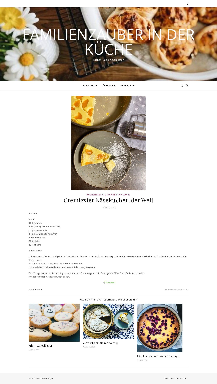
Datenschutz (168, 378)
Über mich (108, 85)
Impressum (181, 378)
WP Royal (48, 378)
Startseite (90, 85)
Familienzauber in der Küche (108, 41)
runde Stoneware (119, 195)
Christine (37, 289)
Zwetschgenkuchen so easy (100, 343)
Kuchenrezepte (96, 195)
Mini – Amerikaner (40, 345)
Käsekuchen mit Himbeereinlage (158, 356)
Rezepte (126, 85)
